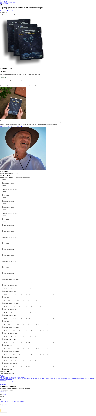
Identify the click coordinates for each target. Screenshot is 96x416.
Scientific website (3, 401)
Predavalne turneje (12, 2)
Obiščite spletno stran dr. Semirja (5, 126)
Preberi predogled (11, 10)
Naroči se (11, 390)
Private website (13, 401)
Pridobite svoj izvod (3, 3)
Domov (1, 2)
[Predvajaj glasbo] (1, 415)
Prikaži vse (2, 375)
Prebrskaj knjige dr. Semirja (16, 126)
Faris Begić (4, 394)
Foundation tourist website (20, 401)
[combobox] (3, 412)
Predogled (4, 2)
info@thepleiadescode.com (7, 404)
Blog (15, 2)
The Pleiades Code (5, 1)
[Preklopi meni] (1, 5)
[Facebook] (1, 406)
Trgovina (7, 2)
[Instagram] (2, 406)
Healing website (8, 401)
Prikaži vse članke (3, 384)
